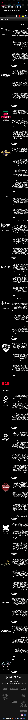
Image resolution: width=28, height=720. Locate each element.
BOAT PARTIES (23, 706)
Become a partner (14, 693)
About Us (23, 690)
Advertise (14, 692)
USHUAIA (5, 694)
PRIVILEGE (23, 701)
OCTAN (23, 702)
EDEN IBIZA (23, 703)
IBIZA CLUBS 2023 (14, 681)
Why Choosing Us (23, 692)
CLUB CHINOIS (5, 698)
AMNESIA (5, 690)
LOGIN (14, 690)
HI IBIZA (5, 693)
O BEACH (23, 705)
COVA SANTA (23, 708)
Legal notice (23, 696)
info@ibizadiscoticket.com (20, 683)
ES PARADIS (23, 704)
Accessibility (23, 695)
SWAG (5, 699)
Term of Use (23, 693)
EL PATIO (23, 709)
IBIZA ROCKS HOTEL (5, 697)
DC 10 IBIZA (5, 695)
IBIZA (11, 10)
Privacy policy (23, 694)
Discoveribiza (14, 704)
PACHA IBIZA (5, 692)
